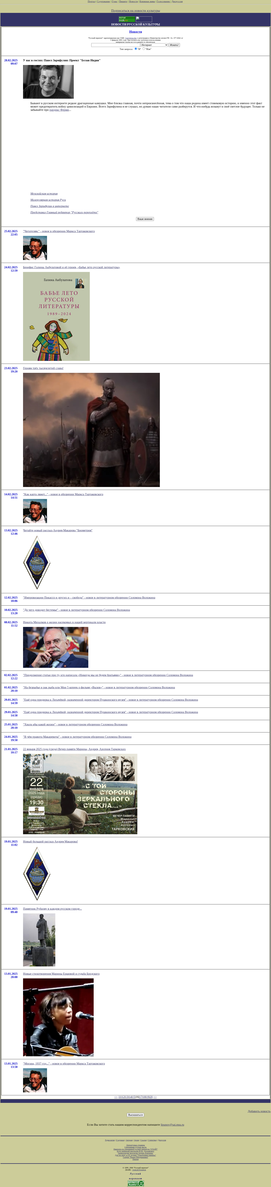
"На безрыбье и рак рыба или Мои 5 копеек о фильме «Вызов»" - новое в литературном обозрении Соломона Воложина (99, 687)
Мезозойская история (44, 193)
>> (155, 1096)
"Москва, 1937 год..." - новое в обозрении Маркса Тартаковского (64, 1063)
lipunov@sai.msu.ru (172, 1124)
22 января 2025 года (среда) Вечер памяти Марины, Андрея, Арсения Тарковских (74, 749)
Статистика (152, 1140)
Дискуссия (177, 1)
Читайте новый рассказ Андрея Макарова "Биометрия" (58, 530)
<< (116, 1096)
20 (151, 1096)
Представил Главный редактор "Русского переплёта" (64, 212)
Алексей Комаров (139, 1170)
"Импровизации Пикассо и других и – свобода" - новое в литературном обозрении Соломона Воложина (89, 597)
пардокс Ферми (59, 109)
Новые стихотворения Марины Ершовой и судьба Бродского (61, 973)
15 (133, 1096)
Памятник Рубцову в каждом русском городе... (52, 908)
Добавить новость (259, 1111)
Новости (133, 1)
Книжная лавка (147, 1)
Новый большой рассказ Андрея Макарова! (50, 841)
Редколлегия (110, 1140)
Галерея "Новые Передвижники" (135, 1157)
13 (126, 1096)
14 (130, 1096)
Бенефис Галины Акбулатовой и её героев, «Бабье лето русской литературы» (71, 267)
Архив (136, 1140)
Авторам (129, 1140)
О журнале (120, 1140)
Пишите (123, 1)
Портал (91, 1)
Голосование (164, 1)
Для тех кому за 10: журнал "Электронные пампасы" (135, 1155)
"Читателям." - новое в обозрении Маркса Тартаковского (59, 231)
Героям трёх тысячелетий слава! (43, 368)
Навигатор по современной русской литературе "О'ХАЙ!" (136, 1149)
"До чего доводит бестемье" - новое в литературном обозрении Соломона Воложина (76, 609)
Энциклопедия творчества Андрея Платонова (135, 1153)
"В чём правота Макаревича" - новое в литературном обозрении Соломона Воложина (77, 736)
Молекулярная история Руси (48, 199)
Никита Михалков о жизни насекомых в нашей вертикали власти (64, 622)
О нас (114, 1)
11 (119, 1096)
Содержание (103, 1)
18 (144, 1096)
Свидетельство (131, 38)
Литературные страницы (135, 1145)
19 (147, 1096)
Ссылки (143, 1140)
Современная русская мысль (135, 1147)
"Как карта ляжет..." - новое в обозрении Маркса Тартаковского (63, 494)
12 (123, 1096)
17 (140, 1096)
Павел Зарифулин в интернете (49, 206)
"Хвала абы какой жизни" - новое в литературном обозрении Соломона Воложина (75, 724)
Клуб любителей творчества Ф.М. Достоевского (135, 1151)
